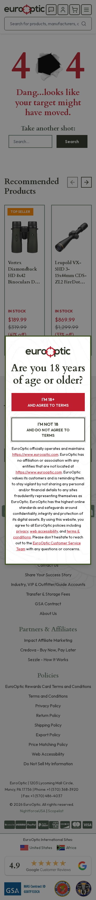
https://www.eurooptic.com (35, 454)
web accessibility (44, 531)
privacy (22, 531)
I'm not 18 (48, 429)
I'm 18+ (48, 402)
